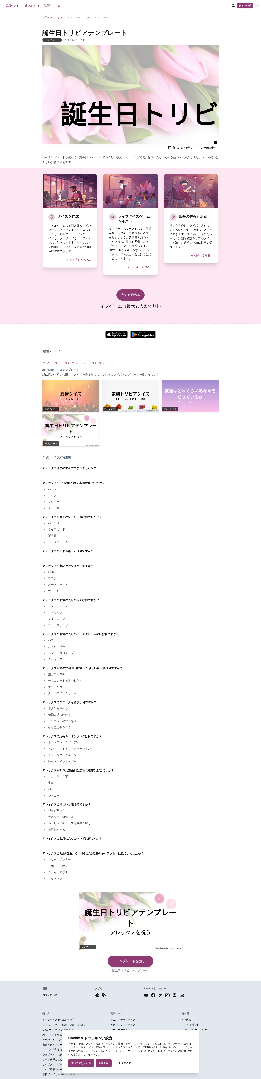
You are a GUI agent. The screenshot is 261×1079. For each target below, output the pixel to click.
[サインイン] (233, 5)
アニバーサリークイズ (122, 1019)
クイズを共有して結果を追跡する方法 (63, 1024)
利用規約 (187, 1019)
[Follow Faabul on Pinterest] (174, 995)
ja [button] (256, 5)
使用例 (47, 5)
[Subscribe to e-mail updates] (182, 995)
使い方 (46, 1013)
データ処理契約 (190, 1024)
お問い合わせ (49, 994)
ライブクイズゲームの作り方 (58, 1019)
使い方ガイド (32, 5)
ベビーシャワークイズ (122, 1024)
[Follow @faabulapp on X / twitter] (160, 995)
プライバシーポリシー (125, 1050)
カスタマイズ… (124, 1063)
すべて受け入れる (81, 1063)
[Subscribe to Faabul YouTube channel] (146, 995)
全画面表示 (210, 147)
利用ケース (116, 1013)
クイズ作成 (245, 5)
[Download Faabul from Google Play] (104, 995)
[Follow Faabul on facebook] (153, 995)
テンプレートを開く (130, 961)
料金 (57, 5)
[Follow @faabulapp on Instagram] (167, 995)
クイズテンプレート (98, 17)
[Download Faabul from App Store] (97, 995)
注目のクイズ (13, 5)
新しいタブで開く (183, 147)
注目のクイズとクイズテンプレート (62, 17)
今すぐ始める (130, 295)
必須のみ (103, 1063)
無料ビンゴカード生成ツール (58, 1074)
